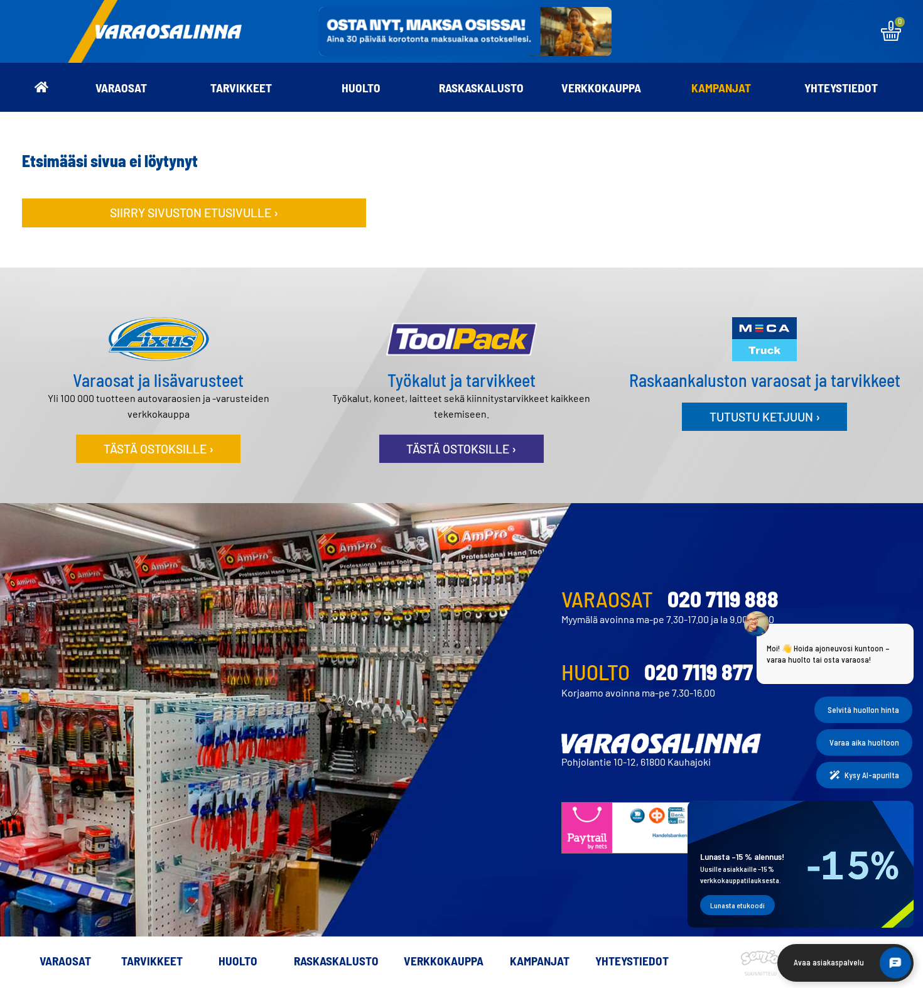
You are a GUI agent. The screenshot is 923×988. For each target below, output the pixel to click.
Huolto (361, 87)
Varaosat (121, 87)
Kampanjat (721, 87)
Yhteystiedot (841, 87)
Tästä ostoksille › (158, 449)
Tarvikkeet (241, 87)
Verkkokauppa (601, 87)
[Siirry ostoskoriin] (891, 37)
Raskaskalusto (481, 87)
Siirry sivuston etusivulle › (194, 212)
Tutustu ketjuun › (765, 417)
